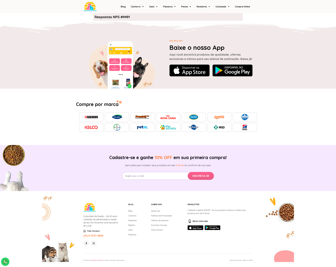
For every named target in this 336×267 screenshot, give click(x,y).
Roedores (202, 6)
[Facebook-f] (86, 243)
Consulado (221, 6)
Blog (123, 6)
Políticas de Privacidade (161, 216)
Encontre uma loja (159, 225)
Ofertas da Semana (159, 220)
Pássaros (168, 6)
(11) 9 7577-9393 (93, 235)
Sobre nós (155, 211)
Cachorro (136, 6)
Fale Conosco (157, 230)
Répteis (131, 225)
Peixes (184, 6)
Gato (151, 6)
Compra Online (242, 6)
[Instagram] (94, 243)
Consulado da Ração (96, 260)
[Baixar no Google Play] (232, 70)
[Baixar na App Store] (189, 70)
